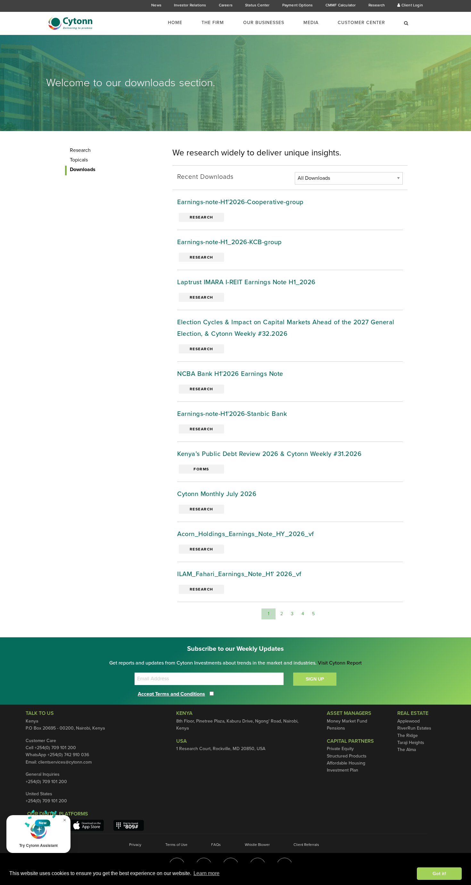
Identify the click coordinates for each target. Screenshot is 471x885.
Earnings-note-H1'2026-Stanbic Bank (232, 414)
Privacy (135, 844)
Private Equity (340, 748)
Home (175, 22)
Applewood (408, 721)
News (156, 5)
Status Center (257, 5)
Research (376, 5)
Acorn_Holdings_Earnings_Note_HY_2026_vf (245, 534)
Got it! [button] (439, 873)
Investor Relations (190, 5)
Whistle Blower (257, 844)
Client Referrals (306, 844)
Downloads (82, 169)
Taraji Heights (410, 742)
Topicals (79, 160)
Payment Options (297, 5)
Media (310, 22)
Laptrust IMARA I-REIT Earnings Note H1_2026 (246, 282)
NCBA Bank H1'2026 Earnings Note (230, 374)
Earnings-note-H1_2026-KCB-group (229, 242)
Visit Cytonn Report (340, 663)
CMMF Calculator (341, 5)
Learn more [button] (206, 873)
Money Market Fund (347, 721)
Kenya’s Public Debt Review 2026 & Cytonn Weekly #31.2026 (269, 454)
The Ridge (407, 735)
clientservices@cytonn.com (65, 762)
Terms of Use (176, 844)
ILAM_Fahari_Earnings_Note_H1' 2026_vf (239, 574)
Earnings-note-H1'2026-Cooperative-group (240, 202)
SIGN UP (315, 679)
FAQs (216, 844)
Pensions (336, 728)
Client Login (411, 5)
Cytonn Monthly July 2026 (216, 494)
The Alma (406, 749)
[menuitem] (179, 23)
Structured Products (347, 756)
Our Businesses (263, 22)
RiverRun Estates (414, 728)
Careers (226, 5)
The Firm (213, 22)
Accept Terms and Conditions (171, 694)
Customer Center (361, 22)
